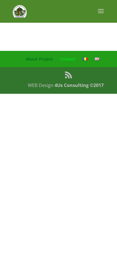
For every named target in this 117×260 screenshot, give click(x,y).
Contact (68, 59)
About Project (39, 59)
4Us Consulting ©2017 (79, 85)
